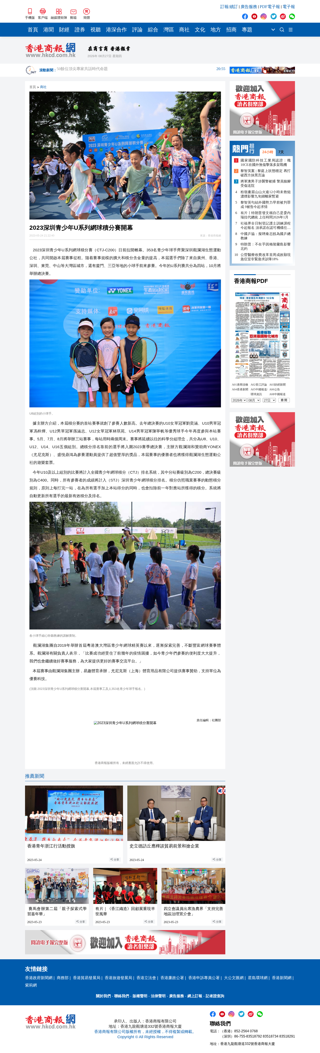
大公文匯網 (234, 978)
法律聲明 (158, 996)
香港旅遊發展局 (118, 978)
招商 (231, 29)
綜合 (153, 29)
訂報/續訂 (229, 6)
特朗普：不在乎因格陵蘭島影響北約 (266, 246)
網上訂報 (194, 996)
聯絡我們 (121, 996)
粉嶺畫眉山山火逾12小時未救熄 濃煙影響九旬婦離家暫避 (266, 194)
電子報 (289, 6)
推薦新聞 (34, 776)
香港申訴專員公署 (204, 978)
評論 (137, 29)
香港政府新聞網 (38, 978)
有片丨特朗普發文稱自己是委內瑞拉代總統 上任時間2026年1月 (266, 215)
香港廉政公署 (172, 978)
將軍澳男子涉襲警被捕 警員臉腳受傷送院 (266, 184)
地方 (216, 29)
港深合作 (116, 29)
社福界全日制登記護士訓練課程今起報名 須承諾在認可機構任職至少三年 (266, 225)
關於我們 (103, 996)
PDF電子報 (270, 6)
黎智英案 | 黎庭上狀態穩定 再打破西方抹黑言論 (266, 173)
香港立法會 (146, 978)
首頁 (33, 29)
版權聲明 (140, 996)
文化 (200, 29)
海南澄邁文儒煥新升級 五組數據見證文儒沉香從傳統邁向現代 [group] (141, 70)
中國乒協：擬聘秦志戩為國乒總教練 (266, 236)
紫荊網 (31, 985)
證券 (80, 29)
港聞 (48, 29)
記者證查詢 (215, 996)
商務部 (63, 978)
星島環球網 (258, 978)
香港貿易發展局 (86, 978)
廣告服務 (249, 6)
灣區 (168, 29)
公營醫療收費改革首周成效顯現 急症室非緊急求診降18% (266, 257)
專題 (247, 29)
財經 (64, 29)
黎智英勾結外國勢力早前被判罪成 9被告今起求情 (266, 205)
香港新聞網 (281, 978)
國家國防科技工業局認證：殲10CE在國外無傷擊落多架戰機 (266, 162)
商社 (184, 29)
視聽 (95, 29)
